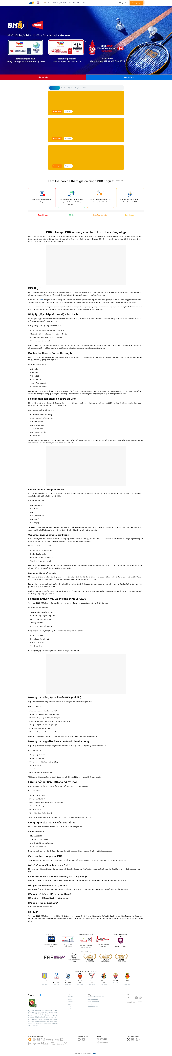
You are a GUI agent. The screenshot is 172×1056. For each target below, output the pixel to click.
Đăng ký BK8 (81, 3)
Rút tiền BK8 (71, 3)
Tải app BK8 (52, 3)
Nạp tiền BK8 (61, 3)
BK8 (44, 3)
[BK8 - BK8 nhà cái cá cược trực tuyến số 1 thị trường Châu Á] (34, 3)
